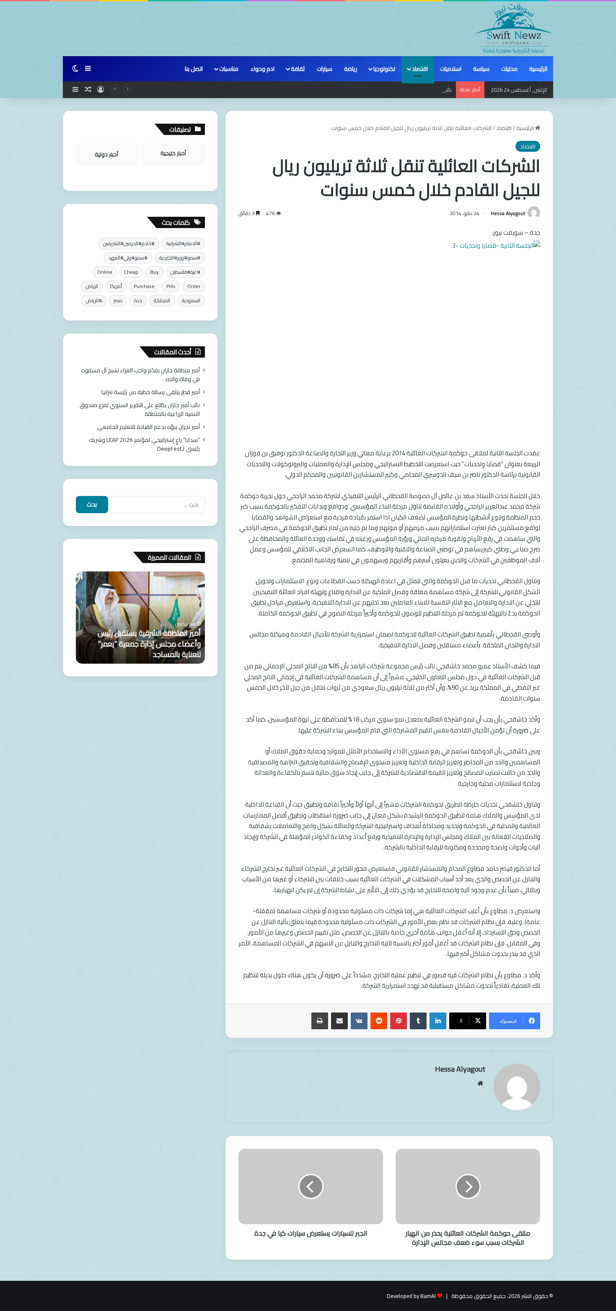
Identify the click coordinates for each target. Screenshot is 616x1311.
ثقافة (298, 68)
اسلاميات (450, 68)
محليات (509, 68)
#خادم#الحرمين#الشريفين (129, 243)
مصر (118, 300)
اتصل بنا (194, 68)
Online (104, 272)
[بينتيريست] (398, 1020)
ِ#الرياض (94, 300)
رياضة (350, 68)
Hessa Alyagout (508, 213)
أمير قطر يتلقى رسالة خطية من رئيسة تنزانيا (150, 392)
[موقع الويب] (480, 1083)
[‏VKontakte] (359, 1020)
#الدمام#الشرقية (183, 243)
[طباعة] (319, 1020)
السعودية (191, 300)
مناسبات (228, 68)
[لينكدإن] (438, 1020)
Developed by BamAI (411, 1296)
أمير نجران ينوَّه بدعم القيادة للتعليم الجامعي (148, 426)
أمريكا (116, 286)
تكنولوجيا (384, 68)
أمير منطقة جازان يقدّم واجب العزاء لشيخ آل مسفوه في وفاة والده (140, 374)
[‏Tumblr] (418, 1020)
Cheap (131, 272)
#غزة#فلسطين (185, 272)
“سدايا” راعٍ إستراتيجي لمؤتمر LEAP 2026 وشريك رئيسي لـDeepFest (144, 444)
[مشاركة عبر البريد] (339, 1020)
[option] (140, 617)
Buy (154, 272)
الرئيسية (538, 68)
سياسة (481, 68)
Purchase (144, 286)
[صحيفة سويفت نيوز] (514, 28)
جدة (138, 300)
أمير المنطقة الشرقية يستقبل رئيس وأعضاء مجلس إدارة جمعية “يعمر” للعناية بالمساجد (149, 643)
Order (193, 286)
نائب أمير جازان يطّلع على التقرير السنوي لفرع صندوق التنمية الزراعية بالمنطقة (366, 90)
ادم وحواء (262, 68)
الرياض (91, 286)
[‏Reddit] (378, 1020)
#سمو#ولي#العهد (128, 257)
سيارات (324, 68)
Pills (171, 286)
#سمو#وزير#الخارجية (179, 257)
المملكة (162, 300)
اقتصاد (420, 68)
